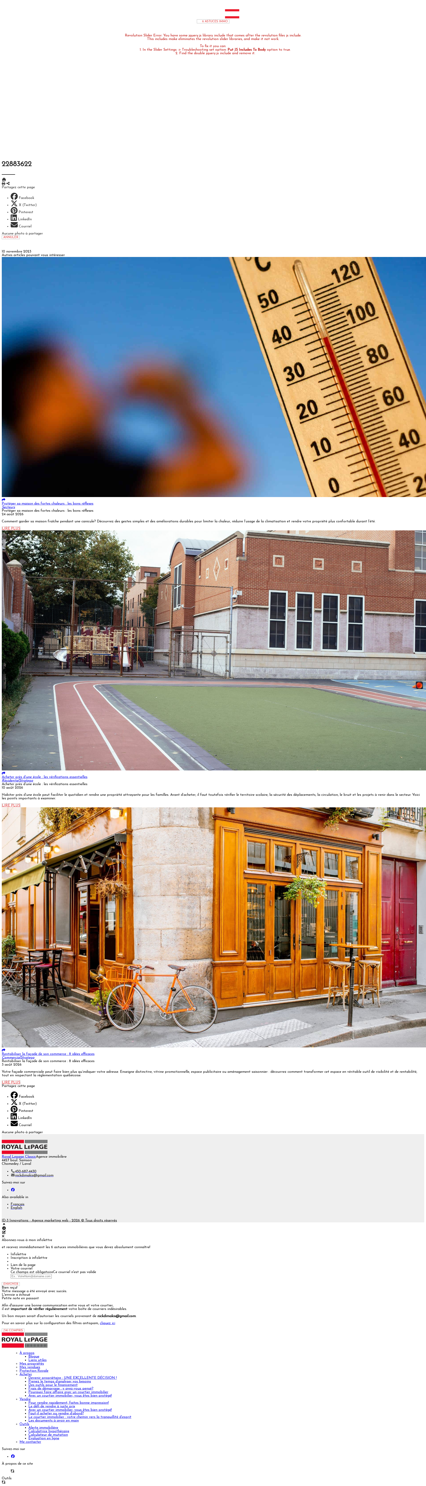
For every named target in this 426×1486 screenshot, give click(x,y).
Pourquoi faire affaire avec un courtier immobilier (222, 63)
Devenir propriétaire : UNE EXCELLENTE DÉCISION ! (222, 49)
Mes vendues (217, 38)
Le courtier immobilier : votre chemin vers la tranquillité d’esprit (221, 88)
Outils (217, 95)
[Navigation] (173, 17)
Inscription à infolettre (29, 1258)
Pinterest (26, 212)
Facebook (26, 198)
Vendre (217, 70)
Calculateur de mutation (222, 106)
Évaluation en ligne (222, 109)
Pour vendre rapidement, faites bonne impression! (222, 74)
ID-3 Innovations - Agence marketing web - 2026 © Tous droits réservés (59, 1220)
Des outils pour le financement (222, 56)
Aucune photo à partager (22, 233)
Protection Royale (217, 42)
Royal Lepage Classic (19, 1157)
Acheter (217, 45)
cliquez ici (107, 1323)
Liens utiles (222, 31)
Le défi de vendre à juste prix (222, 77)
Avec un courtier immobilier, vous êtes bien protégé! (222, 67)
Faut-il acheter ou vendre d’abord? (222, 84)
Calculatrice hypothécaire (221, 102)
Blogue (222, 28)
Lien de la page (23, 1265)
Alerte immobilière (222, 99)
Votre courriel (21, 1268)
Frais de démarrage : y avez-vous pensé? (221, 60)
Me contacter (217, 113)
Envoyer (10, 1284)
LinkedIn (25, 219)
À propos (217, 24)
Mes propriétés (217, 35)
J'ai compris (13, 1330)
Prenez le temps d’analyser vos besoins (222, 52)
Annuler (10, 237)
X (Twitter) (28, 205)
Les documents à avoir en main (222, 92)
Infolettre (18, 1254)
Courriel (25, 226)
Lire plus (11, 528)
